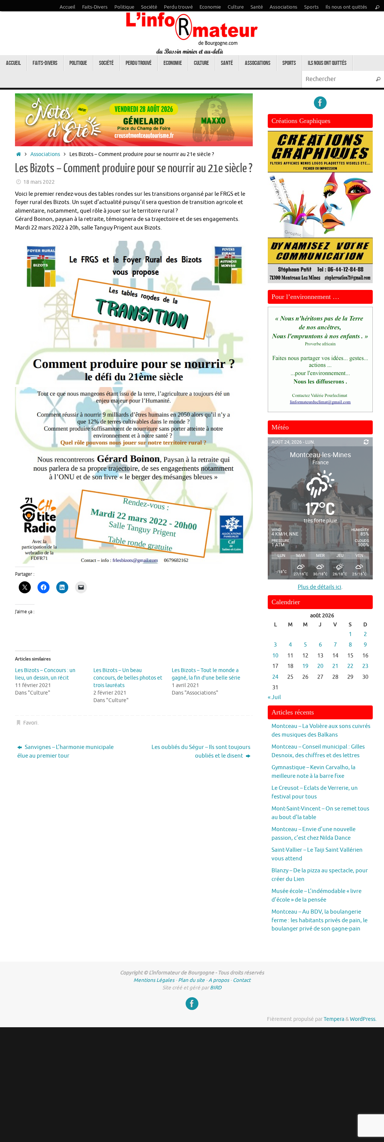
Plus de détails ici (319, 587)
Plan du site (191, 980)
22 (350, 666)
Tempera (334, 1019)
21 (335, 666)
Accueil (67, 7)
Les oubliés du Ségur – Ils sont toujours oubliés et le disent (201, 751)
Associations (283, 7)
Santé (256, 7)
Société (149, 7)
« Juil (274, 697)
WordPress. (363, 1019)
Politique (124, 7)
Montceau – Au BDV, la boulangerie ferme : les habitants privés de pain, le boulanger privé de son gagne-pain (320, 920)
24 (275, 677)
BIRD (216, 987)
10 (275, 655)
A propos (218, 980)
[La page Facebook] (320, 102)
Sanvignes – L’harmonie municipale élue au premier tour (65, 751)
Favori (30, 723)
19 (305, 666)
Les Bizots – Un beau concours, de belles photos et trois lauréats (127, 678)
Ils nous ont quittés (346, 7)
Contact (241, 980)
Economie (210, 7)
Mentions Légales (154, 980)
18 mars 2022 (39, 182)
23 (365, 666)
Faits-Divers (95, 7)
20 (320, 666)
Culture (236, 7)
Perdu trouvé (178, 7)
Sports (311, 7)
